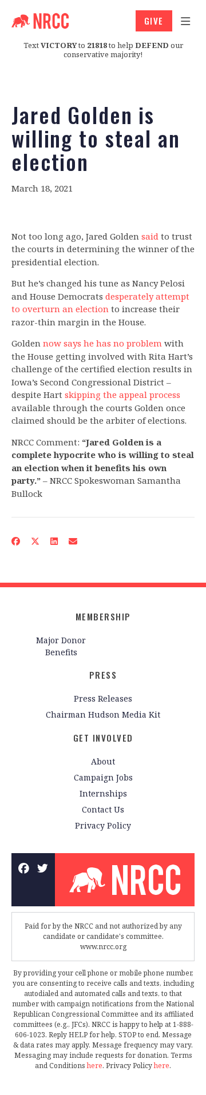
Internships (103, 793)
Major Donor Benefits (61, 646)
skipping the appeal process (122, 394)
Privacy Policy (103, 825)
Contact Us (103, 809)
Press (103, 674)
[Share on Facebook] (16, 541)
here (94, 1065)
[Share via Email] (73, 541)
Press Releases (103, 698)
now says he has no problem (102, 343)
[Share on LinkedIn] (54, 541)
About (103, 761)
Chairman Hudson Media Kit (103, 714)
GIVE (154, 20)
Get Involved (103, 737)
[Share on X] (35, 541)
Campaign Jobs (103, 777)
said (150, 236)
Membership (103, 616)
